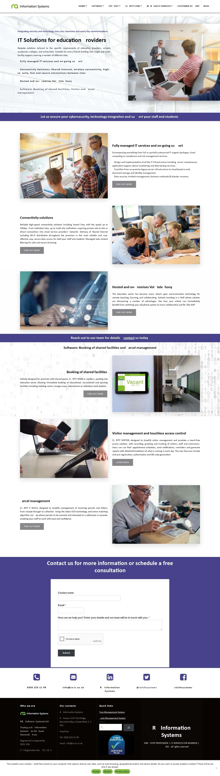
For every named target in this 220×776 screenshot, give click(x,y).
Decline (107, 771)
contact (129, 338)
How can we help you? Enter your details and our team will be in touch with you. (104, 617)
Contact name (66, 593)
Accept (96, 771)
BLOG (206, 6)
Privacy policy (122, 771)
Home (82, 6)
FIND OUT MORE (124, 184)
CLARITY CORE (132, 6)
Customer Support (188, 6)
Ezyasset (114, 6)
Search (102, 722)
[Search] (128, 727)
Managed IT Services (159, 6)
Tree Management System (112, 712)
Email (62, 605)
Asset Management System (112, 718)
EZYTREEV (97, 6)
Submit (66, 653)
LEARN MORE (122, 462)
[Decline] (216, 768)
